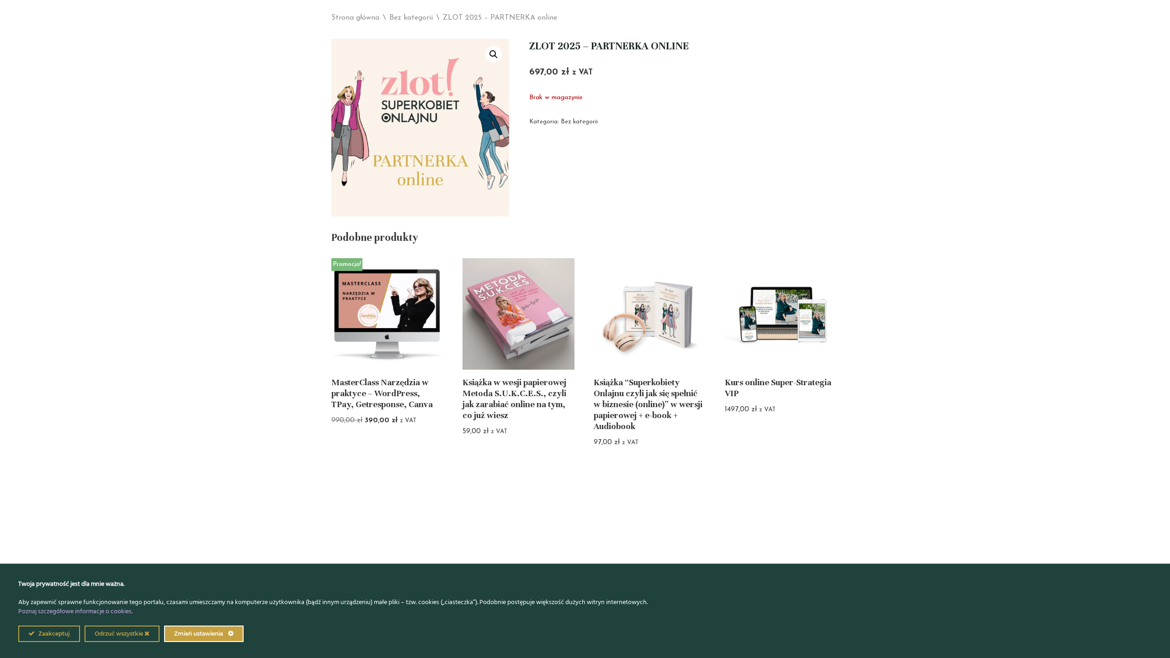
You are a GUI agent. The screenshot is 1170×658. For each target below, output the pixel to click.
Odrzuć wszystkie (119, 633)
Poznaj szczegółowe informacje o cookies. (75, 611)
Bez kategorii (411, 17)
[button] (493, 54)
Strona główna (355, 17)
